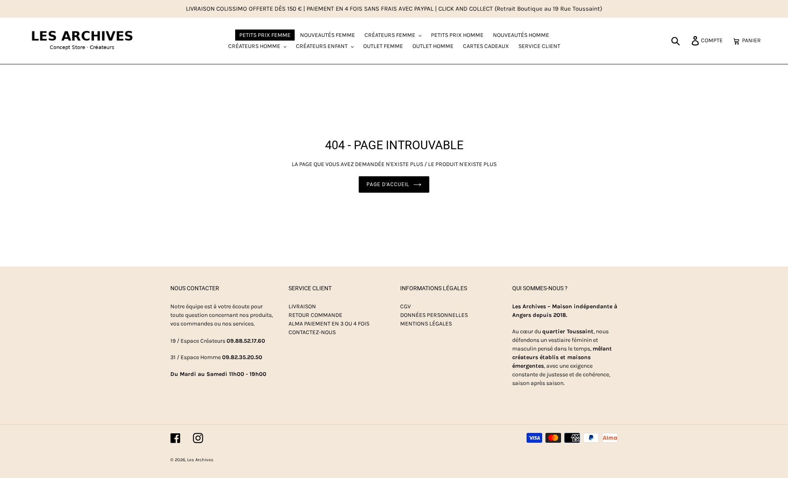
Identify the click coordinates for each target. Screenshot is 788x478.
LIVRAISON (302, 306)
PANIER (753, 40)
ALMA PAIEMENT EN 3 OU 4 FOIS (329, 323)
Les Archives (200, 459)
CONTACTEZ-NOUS (312, 332)
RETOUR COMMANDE (315, 315)
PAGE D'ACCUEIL (388, 184)
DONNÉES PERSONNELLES (434, 315)
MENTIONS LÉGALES (426, 323)
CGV (405, 306)
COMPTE (714, 40)
